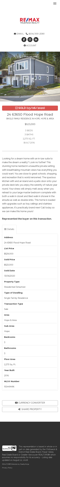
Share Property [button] (31, 409)
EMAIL (20, 34)
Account (31, 45)
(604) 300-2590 (36, 34)
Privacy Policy (7, 468)
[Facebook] (24, 39)
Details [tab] (10, 229)
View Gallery (30, 57)
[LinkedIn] (36, 39)
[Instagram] (30, 39)
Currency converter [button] (31, 402)
